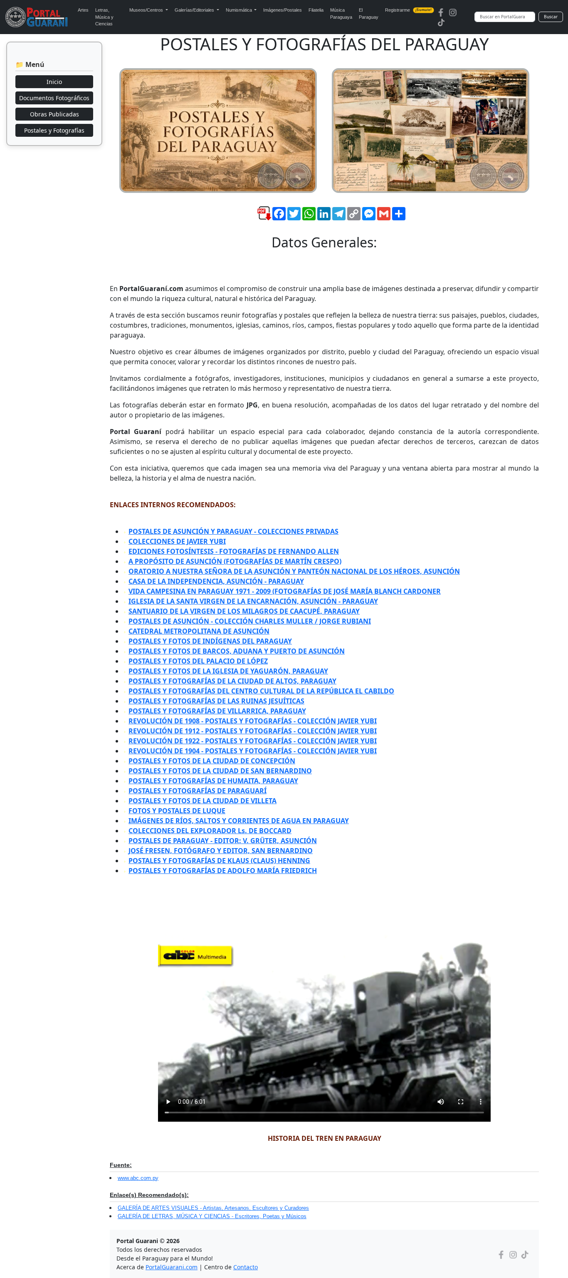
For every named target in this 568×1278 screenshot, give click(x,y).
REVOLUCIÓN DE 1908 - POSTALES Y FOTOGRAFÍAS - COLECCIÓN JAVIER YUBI (252, 720)
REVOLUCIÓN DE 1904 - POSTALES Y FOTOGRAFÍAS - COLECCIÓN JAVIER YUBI (252, 750)
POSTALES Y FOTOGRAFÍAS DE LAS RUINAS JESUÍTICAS (216, 701)
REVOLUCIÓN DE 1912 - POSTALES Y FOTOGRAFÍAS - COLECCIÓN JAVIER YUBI (252, 730)
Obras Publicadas (54, 114)
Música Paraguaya (341, 13)
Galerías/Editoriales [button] (195, 9)
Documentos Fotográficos (54, 98)
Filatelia (316, 9)
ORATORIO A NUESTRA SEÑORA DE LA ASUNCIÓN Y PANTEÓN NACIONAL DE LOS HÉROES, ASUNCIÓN (294, 571)
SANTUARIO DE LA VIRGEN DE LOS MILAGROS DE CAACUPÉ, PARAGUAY (244, 611)
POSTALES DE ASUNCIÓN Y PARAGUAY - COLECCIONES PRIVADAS (233, 531)
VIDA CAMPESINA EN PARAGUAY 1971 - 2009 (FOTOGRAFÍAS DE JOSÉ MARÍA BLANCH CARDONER (284, 591)
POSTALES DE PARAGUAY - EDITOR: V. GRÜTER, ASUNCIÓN (222, 840)
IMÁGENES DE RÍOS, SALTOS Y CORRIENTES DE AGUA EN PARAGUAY (238, 820)
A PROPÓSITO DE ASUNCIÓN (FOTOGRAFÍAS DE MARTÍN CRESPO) (234, 561)
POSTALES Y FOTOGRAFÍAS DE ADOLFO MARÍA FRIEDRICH (222, 870)
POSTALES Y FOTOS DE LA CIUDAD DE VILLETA (202, 800)
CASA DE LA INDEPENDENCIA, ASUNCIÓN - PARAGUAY (216, 581)
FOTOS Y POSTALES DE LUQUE (176, 810)
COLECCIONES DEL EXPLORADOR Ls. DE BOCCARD (209, 830)
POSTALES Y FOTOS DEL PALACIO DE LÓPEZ (198, 661)
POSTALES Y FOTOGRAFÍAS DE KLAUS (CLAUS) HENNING (219, 860)
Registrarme (408, 9)
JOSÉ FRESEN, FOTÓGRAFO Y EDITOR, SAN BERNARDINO (220, 850)
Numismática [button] (239, 9)
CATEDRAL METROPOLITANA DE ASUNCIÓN (198, 631)
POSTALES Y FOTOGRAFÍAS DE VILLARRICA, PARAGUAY (217, 710)
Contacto (245, 1267)
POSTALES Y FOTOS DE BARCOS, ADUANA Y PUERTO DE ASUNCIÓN (236, 651)
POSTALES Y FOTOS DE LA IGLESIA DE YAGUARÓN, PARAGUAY (228, 671)
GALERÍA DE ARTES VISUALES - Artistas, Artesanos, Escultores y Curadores (213, 1208)
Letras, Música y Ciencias (104, 16)
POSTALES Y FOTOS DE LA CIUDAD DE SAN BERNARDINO (220, 770)
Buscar (551, 17)
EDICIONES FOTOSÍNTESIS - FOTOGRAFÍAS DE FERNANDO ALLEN (233, 551)
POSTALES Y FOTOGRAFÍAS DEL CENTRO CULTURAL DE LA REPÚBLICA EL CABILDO (261, 691)
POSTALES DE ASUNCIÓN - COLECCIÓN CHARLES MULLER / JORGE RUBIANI (249, 621)
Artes (83, 9)
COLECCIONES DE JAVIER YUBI (177, 541)
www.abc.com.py (138, 1178)
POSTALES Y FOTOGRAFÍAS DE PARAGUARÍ (197, 790)
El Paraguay (368, 13)
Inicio (54, 82)
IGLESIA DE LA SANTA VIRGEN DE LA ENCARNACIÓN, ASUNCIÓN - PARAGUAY (253, 601)
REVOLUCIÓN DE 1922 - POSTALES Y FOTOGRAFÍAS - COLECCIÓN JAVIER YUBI (252, 740)
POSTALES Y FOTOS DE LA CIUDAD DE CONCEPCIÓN (211, 760)
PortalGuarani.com (172, 1267)
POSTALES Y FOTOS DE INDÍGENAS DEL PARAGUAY (210, 641)
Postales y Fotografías (54, 130)
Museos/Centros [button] (146, 9)
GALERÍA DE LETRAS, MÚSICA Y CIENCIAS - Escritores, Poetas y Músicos (212, 1216)
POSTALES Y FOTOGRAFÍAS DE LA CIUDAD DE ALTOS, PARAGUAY (232, 681)
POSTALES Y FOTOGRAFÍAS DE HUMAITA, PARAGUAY (213, 780)
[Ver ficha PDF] (257, 219)
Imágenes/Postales (282, 9)
